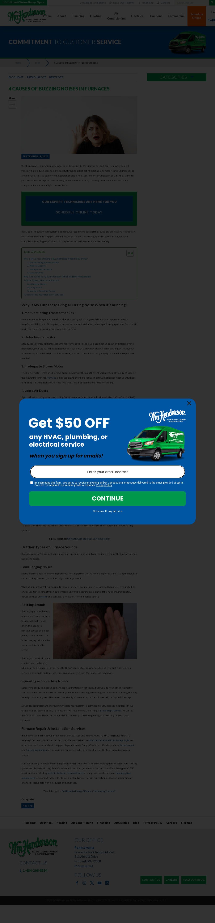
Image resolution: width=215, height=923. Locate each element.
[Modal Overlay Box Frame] (107, 461)
